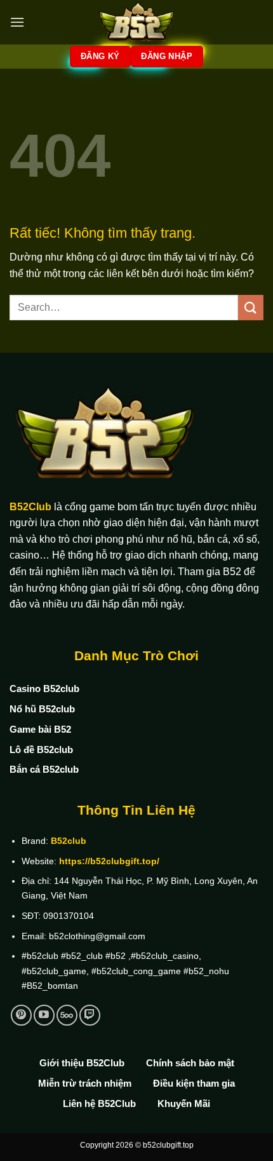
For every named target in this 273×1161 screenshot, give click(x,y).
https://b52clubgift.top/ (109, 861)
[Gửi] (250, 307)
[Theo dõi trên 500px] (67, 1015)
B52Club (30, 506)
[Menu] (17, 21)
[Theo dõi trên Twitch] (89, 1015)
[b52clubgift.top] (136, 22)
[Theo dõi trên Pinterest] (21, 1015)
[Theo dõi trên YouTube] (44, 1015)
